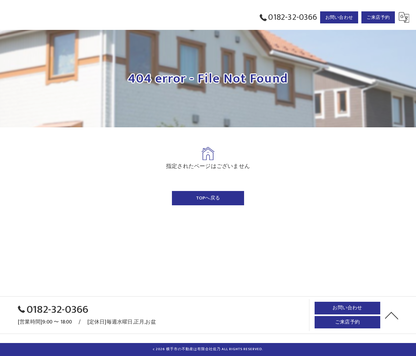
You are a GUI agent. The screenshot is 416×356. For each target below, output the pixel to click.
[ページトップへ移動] (391, 315)
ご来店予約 (378, 17)
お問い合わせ (339, 17)
